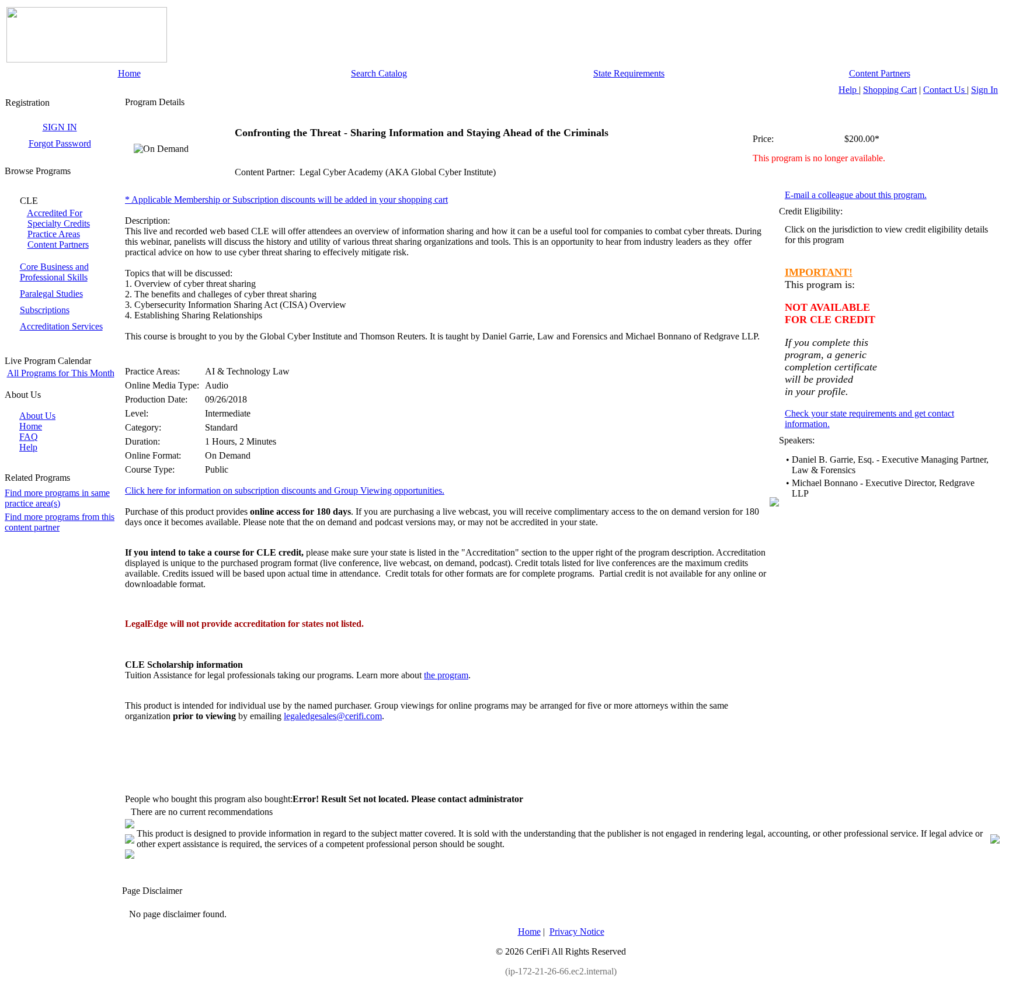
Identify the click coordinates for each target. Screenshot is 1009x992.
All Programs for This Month (60, 373)
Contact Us (945, 90)
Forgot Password (60, 143)
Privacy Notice (576, 931)
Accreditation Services (61, 326)
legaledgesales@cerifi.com (333, 716)
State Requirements (628, 73)
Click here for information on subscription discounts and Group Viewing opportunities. (284, 490)
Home (129, 73)
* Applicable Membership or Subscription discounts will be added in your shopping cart (286, 199)
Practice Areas (53, 234)
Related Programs (37, 478)
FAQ (28, 437)
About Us (37, 416)
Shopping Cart (890, 90)
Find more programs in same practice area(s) (57, 498)
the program (446, 675)
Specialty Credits (58, 223)
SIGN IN (60, 127)
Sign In (984, 90)
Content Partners (879, 73)
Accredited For (54, 213)
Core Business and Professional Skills (54, 272)
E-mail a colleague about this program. (856, 195)
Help (848, 90)
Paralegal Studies (51, 294)
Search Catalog (379, 73)
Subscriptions (44, 310)
